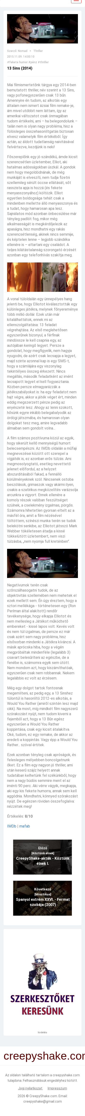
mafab (24, 826)
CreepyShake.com (43, 1096)
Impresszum (57, 1088)
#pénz (32, 62)
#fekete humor (17, 62)
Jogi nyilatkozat (30, 1088)
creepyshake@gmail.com (42, 1101)
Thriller (38, 51)
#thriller (43, 62)
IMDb (11, 826)
